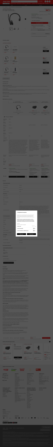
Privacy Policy (18, 224)
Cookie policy (24, 224)
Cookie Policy (18, 223)
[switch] (34, 228)
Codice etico (21, 224)
